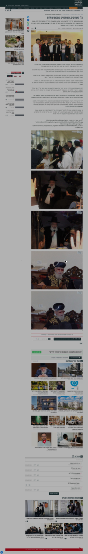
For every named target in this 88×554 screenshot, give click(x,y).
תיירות (32, 8)
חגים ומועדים (47, 10)
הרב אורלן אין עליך (75, 505)
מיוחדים (52, 10)
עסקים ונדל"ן (26, 8)
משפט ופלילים (58, 8)
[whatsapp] (28, 36)
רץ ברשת (14, 8)
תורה (81, 357)
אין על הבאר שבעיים (75, 480)
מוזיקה (51, 8)
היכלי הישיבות (69, 10)
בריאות (45, 8)
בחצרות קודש (73, 8)
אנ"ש (56, 10)
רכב (37, 8)
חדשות (80, 8)
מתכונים (19, 8)
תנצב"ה (63, 10)
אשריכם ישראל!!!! (75, 485)
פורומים (8, 8)
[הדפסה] (28, 39)
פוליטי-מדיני (65, 8)
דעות (41, 8)
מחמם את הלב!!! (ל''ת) (74, 490)
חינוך (60, 10)
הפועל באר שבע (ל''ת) (73, 500)
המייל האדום (11, 5)
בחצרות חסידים (77, 10)
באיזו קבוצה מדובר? (75, 495)
